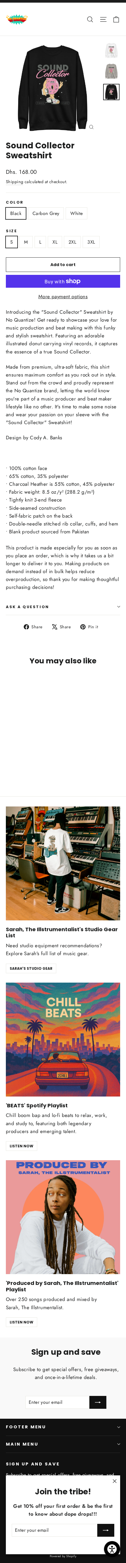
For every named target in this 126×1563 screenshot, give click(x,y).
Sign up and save (33, 1464)
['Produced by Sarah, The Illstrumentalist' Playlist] (63, 1217)
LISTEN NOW (21, 1146)
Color (15, 202)
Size (11, 231)
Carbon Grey (46, 213)
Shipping (14, 182)
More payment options (63, 296)
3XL (91, 242)
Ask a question (27, 606)
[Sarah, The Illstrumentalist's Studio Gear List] (63, 863)
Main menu (22, 1444)
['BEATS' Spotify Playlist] (63, 1040)
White (76, 213)
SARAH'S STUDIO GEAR (31, 968)
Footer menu (26, 1427)
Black (15, 213)
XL (54, 242)
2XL (72, 242)
